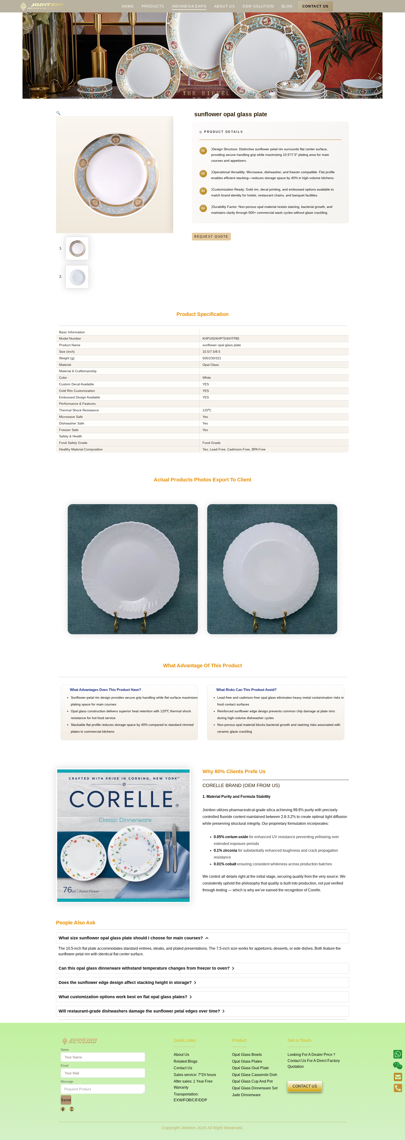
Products (153, 6)
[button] (58, 113)
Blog (287, 6)
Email (64, 1065)
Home (128, 6)
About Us (224, 6)
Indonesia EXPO (189, 6)
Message (67, 1081)
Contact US (315, 6)
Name (65, 1049)
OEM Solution (258, 6)
